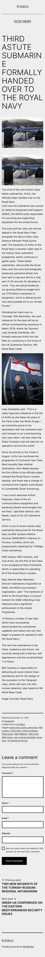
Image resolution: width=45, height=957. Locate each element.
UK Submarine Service (17, 740)
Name (5, 803)
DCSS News (22, 21)
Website (6, 833)
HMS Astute (7, 737)
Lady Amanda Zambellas (25, 737)
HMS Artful (33, 734)
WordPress (28, 946)
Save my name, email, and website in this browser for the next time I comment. (24, 850)
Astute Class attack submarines (23, 727)
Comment (8, 773)
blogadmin (9, 721)
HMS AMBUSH (20, 734)
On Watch (20, 724)
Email (5, 818)
